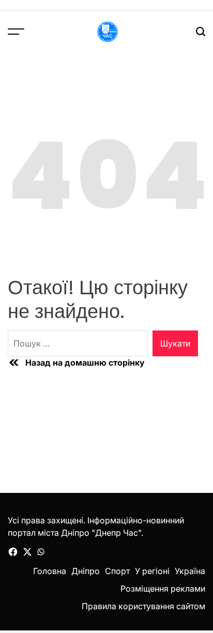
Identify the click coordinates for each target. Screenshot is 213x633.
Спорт (117, 571)
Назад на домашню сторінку (85, 362)
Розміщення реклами (162, 588)
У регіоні (152, 571)
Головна (49, 571)
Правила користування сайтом (143, 606)
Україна (190, 571)
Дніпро (85, 571)
